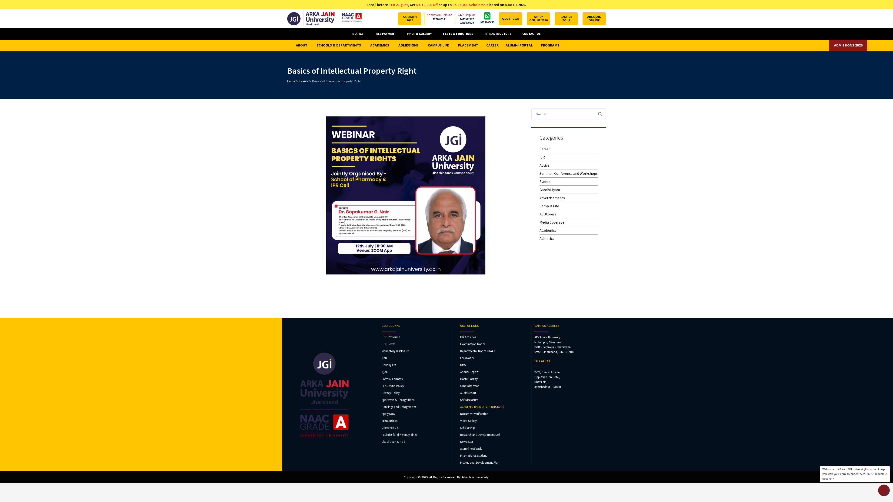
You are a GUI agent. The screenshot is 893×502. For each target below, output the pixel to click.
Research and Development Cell (480, 435)
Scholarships (389, 421)
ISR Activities (468, 337)
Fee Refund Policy (393, 386)
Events (545, 181)
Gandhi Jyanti (550, 189)
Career (545, 149)
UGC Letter (388, 344)
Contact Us (531, 34)
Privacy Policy (391, 393)
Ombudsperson (470, 386)
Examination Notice (472, 344)
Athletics (547, 238)
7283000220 (467, 22)
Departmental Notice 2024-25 (478, 351)
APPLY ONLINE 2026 (538, 18)
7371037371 (439, 19)
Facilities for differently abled (399, 435)
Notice (357, 34)
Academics (548, 230)
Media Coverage (552, 222)
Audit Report (468, 393)
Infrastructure (497, 34)
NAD (384, 358)
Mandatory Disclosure (395, 351)
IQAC (385, 372)
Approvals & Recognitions (398, 400)
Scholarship (467, 428)
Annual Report (469, 372)
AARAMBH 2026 (410, 18)
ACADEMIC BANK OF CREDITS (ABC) (482, 407)
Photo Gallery (419, 34)
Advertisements (552, 197)
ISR (542, 157)
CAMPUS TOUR (566, 18)
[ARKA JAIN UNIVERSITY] (324, 18)
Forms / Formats (392, 379)
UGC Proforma (391, 337)
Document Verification (474, 414)
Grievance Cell (390, 428)
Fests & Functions (458, 34)
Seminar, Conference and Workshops (569, 173)
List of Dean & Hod (393, 442)
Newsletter (466, 442)
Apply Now (388, 414)
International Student (473, 456)
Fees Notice (467, 358)
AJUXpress (548, 214)
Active (544, 165)
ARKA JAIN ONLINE (594, 18)
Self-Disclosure (469, 400)
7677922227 (467, 19)
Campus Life (549, 206)
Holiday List (389, 365)
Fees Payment (385, 34)
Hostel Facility (469, 379)
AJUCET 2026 (510, 19)
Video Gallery (468, 421)
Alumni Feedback (471, 449)
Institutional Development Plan (479, 463)
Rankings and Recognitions (399, 407)
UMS (463, 365)
